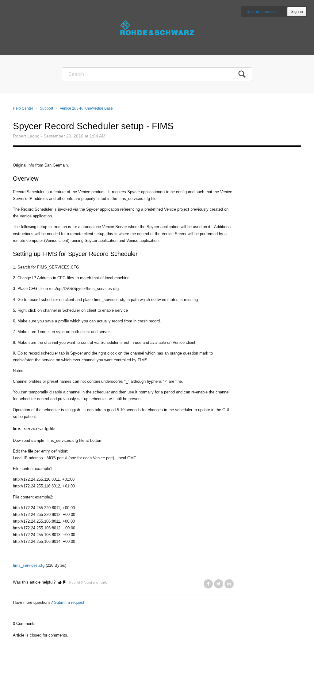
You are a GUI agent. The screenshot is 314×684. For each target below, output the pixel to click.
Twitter (218, 583)
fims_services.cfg (28, 565)
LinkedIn (229, 583)
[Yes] (60, 582)
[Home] (157, 27)
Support (46, 108)
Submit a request (262, 11)
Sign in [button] (297, 11)
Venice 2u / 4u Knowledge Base (86, 108)
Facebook (208, 583)
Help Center (23, 108)
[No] (64, 582)
